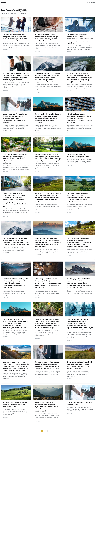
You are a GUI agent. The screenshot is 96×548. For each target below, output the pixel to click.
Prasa (3, 2)
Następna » (51, 431)
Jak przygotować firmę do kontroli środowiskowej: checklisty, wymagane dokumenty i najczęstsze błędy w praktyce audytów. (15, 118)
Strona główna (90, 2)
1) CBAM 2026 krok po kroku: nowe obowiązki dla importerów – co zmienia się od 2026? (15, 405)
